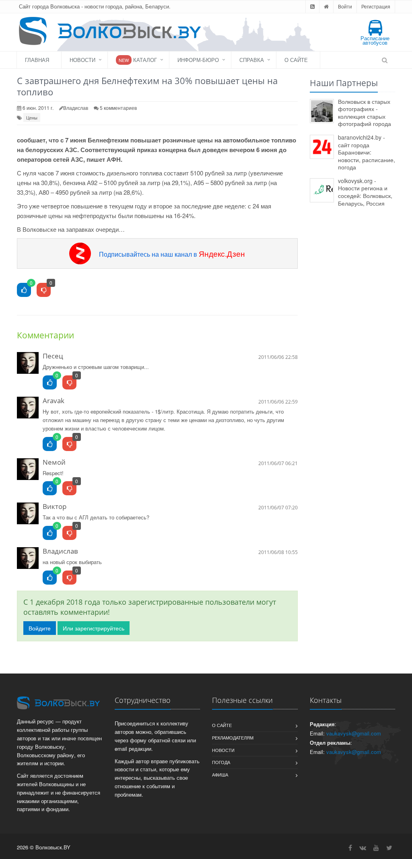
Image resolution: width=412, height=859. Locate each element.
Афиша (220, 774)
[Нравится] (24, 290)
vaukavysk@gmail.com (353, 733)
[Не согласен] (69, 383)
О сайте (296, 60)
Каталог (138, 60)
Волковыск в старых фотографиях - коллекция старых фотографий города (364, 112)
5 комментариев (118, 107)
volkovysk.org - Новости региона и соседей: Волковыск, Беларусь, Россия (365, 192)
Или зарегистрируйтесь (93, 628)
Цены (31, 117)
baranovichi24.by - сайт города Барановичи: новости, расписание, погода (366, 152)
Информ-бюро (198, 60)
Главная (37, 60)
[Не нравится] (44, 290)
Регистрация (375, 6)
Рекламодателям (232, 737)
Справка (251, 60)
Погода (221, 762)
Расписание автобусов (374, 40)
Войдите (40, 628)
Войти (345, 6)
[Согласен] (50, 383)
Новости (82, 60)
